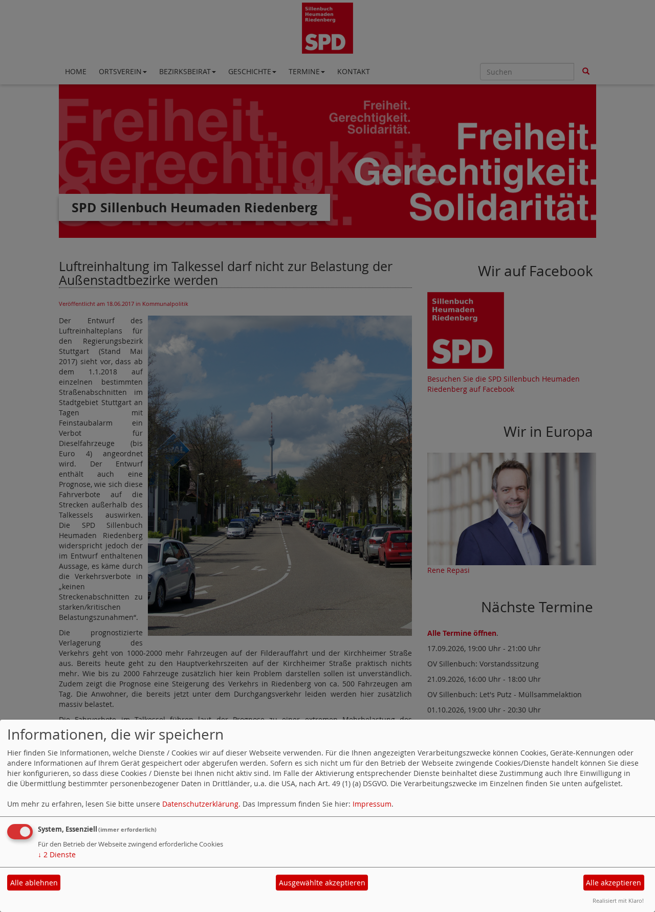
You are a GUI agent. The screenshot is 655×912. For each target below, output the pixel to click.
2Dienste (57, 854)
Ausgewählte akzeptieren (322, 882)
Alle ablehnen (34, 882)
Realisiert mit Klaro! (618, 900)
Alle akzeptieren (613, 882)
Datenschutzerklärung (200, 804)
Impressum (372, 804)
